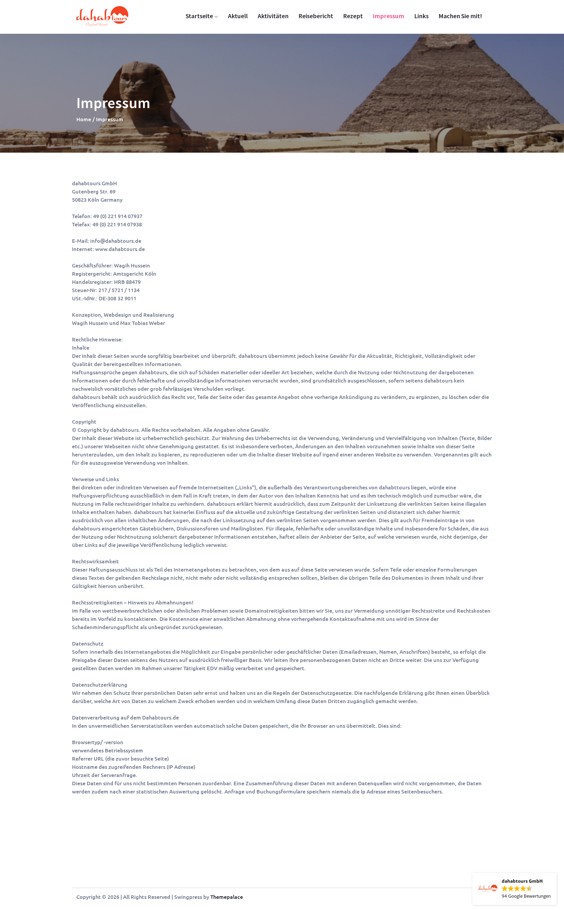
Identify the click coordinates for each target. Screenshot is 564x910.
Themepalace (226, 896)
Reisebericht (315, 16)
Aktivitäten (273, 16)
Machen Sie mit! (460, 16)
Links (421, 16)
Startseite (199, 16)
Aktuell (238, 16)
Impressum (388, 16)
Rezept (353, 16)
